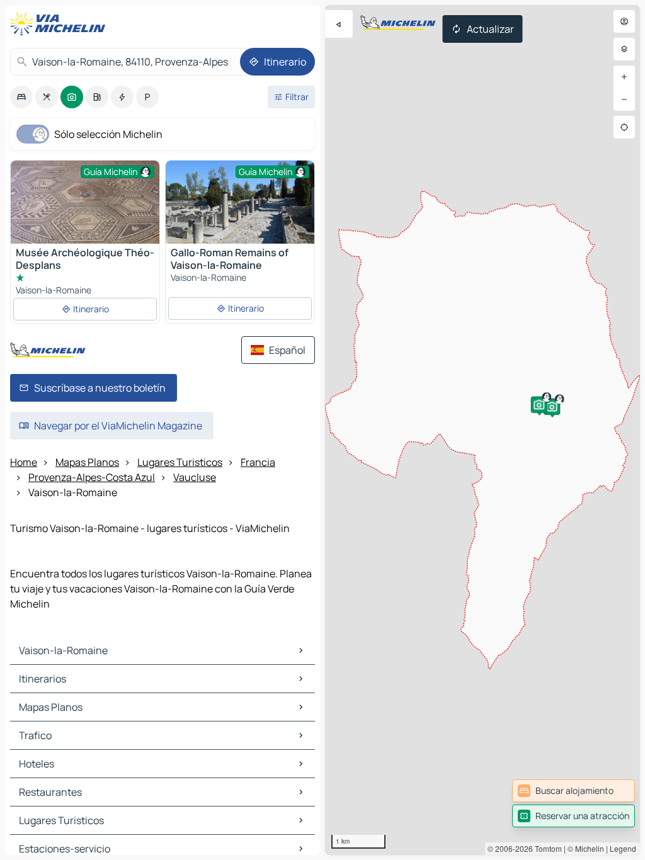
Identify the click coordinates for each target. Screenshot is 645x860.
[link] (573, 790)
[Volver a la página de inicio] (60, 24)
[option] (21, 97)
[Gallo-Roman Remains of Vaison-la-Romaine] (240, 202)
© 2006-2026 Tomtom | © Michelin (546, 848)
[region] (482, 430)
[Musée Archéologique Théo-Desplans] (85, 216)
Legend (623, 848)
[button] (552, 407)
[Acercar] (624, 76)
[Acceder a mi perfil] (624, 21)
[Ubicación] (624, 127)
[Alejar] (624, 99)
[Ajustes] (624, 49)
